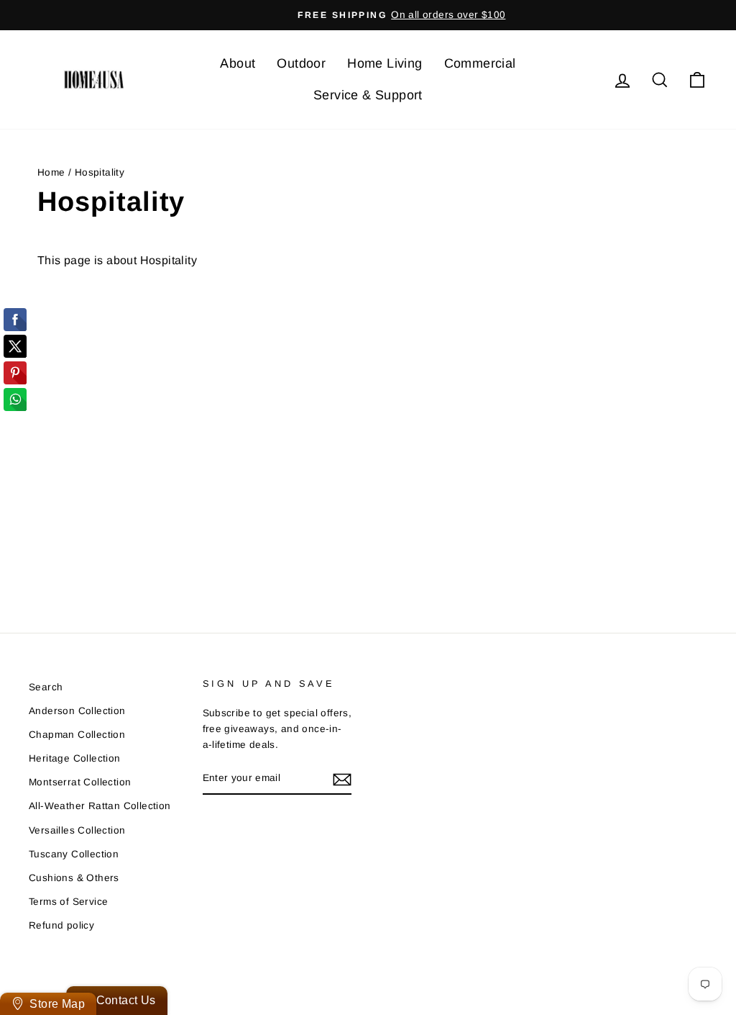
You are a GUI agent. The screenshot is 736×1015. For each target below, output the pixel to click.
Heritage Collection (75, 758)
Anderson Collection (77, 710)
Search (46, 687)
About (237, 63)
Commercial (480, 63)
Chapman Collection (77, 734)
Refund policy (61, 925)
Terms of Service (68, 901)
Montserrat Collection (80, 782)
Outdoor (301, 63)
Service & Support (368, 95)
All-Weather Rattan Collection (100, 805)
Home (51, 172)
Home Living (384, 63)
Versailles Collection (77, 830)
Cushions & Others (74, 877)
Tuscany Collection (74, 854)
